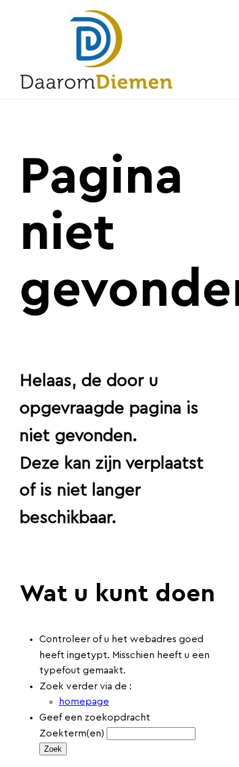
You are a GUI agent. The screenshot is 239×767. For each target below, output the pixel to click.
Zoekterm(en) (71, 733)
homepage (84, 701)
